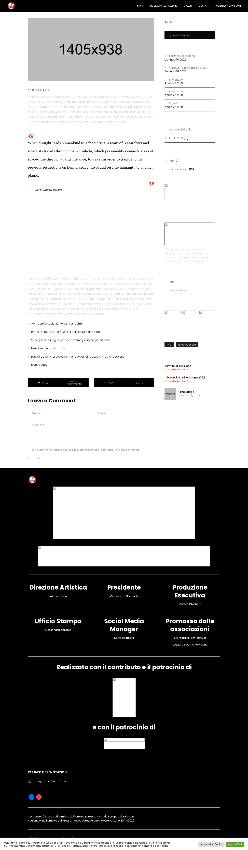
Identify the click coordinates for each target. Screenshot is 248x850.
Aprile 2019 (176, 138)
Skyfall (173, 103)
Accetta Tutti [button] (235, 844)
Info (171, 160)
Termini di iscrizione (182, 55)
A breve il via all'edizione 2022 (184, 377)
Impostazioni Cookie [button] (211, 844)
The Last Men (177, 91)
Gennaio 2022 (178, 129)
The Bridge (176, 79)
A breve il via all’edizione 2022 (188, 67)
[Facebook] (31, 797)
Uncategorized (178, 169)
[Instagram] (39, 797)
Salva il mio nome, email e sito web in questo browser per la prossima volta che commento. (86, 449)
